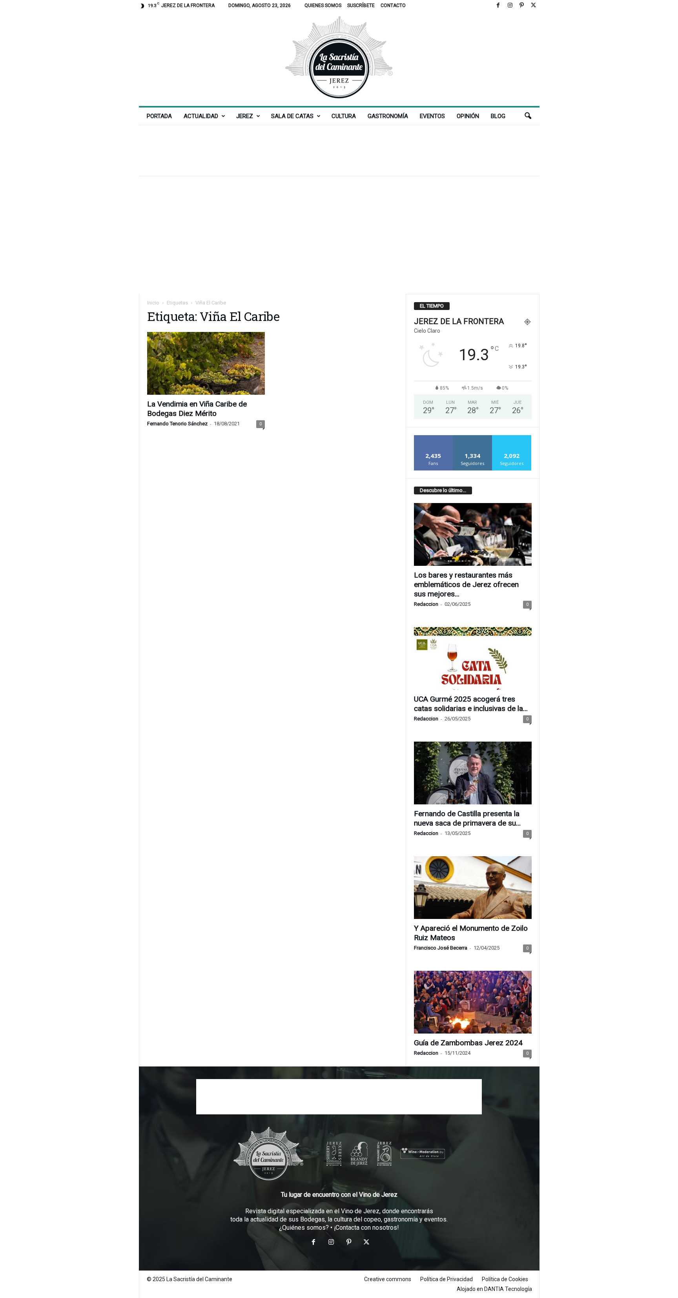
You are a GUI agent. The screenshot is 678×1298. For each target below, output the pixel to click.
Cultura (344, 116)
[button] (527, 116)
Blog (498, 116)
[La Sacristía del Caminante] (339, 58)
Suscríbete (361, 5)
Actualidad (201, 116)
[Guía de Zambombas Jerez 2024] (473, 1002)
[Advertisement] (339, 150)
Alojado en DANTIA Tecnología (494, 1289)
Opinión (468, 116)
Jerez (244, 116)
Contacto (393, 5)
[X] (533, 5)
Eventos (432, 116)
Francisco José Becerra (440, 948)
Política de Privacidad (446, 1279)
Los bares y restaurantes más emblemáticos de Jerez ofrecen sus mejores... (466, 584)
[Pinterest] (522, 5)
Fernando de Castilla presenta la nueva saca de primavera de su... (467, 818)
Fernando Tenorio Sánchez (177, 424)
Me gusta (433, 438)
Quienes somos (322, 5)
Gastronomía (388, 116)
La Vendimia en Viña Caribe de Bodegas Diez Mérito (197, 408)
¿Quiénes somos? (304, 1227)
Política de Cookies (505, 1279)
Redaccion (426, 604)
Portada (159, 116)
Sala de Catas (292, 116)
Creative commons (387, 1279)
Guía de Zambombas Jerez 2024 (468, 1042)
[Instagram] (510, 5)
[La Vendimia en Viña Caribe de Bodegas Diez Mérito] (206, 363)
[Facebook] (498, 5)
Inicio (153, 303)
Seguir (472, 438)
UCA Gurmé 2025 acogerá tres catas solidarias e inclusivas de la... (471, 704)
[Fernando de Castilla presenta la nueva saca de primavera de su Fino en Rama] (473, 773)
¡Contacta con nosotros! (366, 1227)
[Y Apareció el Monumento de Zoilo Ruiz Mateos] (473, 887)
